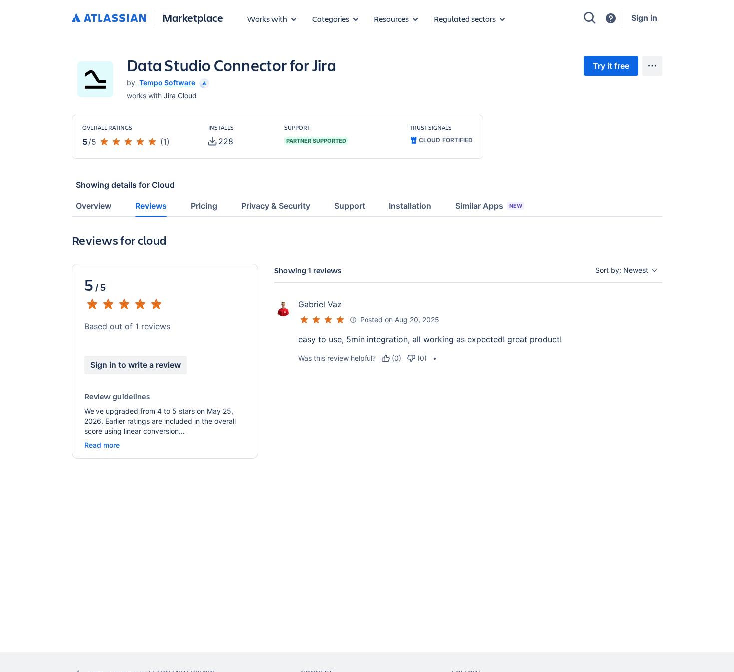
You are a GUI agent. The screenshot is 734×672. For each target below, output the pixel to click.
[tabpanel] (367, 362)
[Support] (611, 18)
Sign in (644, 18)
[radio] (391, 358)
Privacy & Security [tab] (275, 206)
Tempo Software (167, 82)
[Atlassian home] (109, 18)
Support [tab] (349, 206)
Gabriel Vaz (320, 304)
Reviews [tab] (151, 206)
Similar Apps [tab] (488, 206)
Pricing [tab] (204, 206)
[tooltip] (203, 82)
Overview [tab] (93, 206)
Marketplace (192, 17)
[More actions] (652, 66)
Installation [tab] (410, 206)
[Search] (590, 18)
